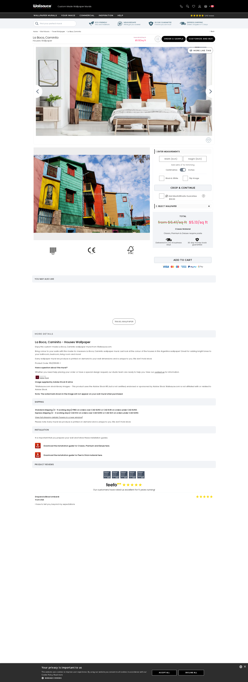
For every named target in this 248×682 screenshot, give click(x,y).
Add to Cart (183, 260)
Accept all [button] (164, 672)
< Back (212, 31)
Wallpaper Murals (45, 15)
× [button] (245, 667)
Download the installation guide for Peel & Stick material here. (73, 455)
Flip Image (194, 178)
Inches (191, 170)
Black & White (172, 178)
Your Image (68, 15)
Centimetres (171, 170)
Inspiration (106, 15)
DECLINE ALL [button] (191, 672)
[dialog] (124, 672)
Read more (58, 675)
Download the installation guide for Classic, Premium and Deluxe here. (77, 445)
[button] (95, 678)
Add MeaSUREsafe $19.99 (183, 197)
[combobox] (240, 666)
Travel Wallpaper (124, 321)
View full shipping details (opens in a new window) (59, 417)
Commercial (87, 15)
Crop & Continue (182, 187)
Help (120, 15)
